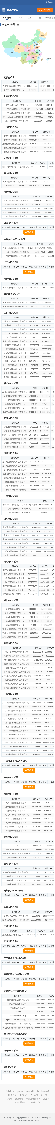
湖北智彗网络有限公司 (14, 609)
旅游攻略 (19, 1099)
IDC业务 (19, 17)
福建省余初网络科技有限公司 (14, 474)
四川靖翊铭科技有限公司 (15, 823)
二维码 (9, 1099)
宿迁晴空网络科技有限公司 (15, 377)
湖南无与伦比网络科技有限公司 (17, 688)
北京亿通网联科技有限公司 (16, 121)
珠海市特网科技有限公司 (15, 726)
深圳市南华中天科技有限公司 (16, 707)
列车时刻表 (20, 1102)
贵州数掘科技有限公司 (16, 857)
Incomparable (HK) (18, 1016)
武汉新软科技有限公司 (14, 625)
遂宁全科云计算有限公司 (15, 807)
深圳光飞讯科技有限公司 (15, 722)
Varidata (17, 1012)
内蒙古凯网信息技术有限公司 (17, 252)
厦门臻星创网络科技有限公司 (14, 462)
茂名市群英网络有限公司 (15, 750)
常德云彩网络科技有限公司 (16, 684)
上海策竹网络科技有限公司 (15, 140)
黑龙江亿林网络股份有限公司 (14, 306)
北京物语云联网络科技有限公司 (17, 109)
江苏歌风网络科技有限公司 (15, 337)
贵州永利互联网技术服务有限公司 (16, 853)
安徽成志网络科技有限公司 (15, 427)
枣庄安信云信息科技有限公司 (16, 535)
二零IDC (16, 845)
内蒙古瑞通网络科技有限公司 (17, 256)
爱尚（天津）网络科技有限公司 (15, 167)
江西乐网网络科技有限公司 (19, 512)
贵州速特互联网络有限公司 (16, 849)
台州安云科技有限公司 (14, 400)
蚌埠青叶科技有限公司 (14, 447)
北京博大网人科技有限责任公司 (17, 113)
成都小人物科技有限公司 (15, 819)
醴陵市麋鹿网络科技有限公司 (16, 664)
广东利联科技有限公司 (15, 734)
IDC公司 (7, 17)
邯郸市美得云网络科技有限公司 (15, 212)
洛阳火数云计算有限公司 (14, 574)
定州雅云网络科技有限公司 (15, 216)
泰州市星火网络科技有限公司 (14, 341)
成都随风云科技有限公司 (15, 831)
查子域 (44, 1095)
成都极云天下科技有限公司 (15, 827)
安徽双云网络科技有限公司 (15, 443)
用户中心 (49, 2)
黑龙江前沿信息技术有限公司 (14, 302)
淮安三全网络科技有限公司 (15, 369)
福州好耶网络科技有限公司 (15, 478)
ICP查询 (23, 1095)
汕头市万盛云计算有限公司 (15, 742)
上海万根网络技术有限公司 (15, 152)
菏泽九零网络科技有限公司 (15, 551)
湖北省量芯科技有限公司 (14, 613)
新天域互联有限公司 (17, 1004)
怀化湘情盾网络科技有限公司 (16, 660)
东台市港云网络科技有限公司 (14, 365)
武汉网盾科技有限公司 (14, 617)
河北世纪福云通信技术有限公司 (15, 208)
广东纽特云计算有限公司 (15, 711)
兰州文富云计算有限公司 (12, 935)
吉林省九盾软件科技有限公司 (14, 287)
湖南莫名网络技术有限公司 (16, 652)
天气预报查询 (34, 1102)
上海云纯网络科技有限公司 (15, 148)
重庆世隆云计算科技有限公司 (14, 182)
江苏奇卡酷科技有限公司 (14, 361)
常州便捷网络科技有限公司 (15, 373)
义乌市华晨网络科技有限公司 (14, 412)
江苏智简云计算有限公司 (14, 325)
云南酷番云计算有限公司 (15, 880)
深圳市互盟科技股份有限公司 (16, 746)
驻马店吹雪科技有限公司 (14, 578)
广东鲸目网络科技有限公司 (15, 718)
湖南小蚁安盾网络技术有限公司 (17, 672)
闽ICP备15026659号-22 (41, 1118)
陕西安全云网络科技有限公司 (16, 916)
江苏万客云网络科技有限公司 (14, 333)
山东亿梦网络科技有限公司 (15, 531)
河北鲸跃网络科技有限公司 (15, 204)
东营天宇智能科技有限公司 (15, 555)
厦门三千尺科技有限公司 (14, 90)
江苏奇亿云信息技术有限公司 (14, 329)
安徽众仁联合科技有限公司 (15, 431)
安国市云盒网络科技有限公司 (16, 200)
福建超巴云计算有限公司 (14, 482)
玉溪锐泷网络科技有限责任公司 (15, 872)
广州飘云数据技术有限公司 (15, 754)
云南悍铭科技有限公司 (15, 884)
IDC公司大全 (9, 1118)
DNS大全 (12, 1095)
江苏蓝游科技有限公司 (14, 349)
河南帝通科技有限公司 (13, 582)
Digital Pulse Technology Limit (18, 1020)
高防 (29, 17)
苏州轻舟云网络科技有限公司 (14, 321)
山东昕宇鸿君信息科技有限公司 (15, 539)
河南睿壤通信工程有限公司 (13, 594)
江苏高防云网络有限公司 (14, 345)
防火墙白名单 (43, 1091)
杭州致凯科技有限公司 (14, 408)
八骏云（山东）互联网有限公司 (15, 543)
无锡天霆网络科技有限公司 (15, 357)
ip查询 (20, 1091)
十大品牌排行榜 (33, 1099)
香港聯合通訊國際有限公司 (17, 1000)
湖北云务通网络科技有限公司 (14, 629)
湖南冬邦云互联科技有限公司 (16, 656)
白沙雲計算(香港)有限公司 (15, 490)
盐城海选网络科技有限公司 (15, 353)
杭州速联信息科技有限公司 (15, 396)
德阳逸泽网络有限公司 (15, 811)
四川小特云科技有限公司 (15, 803)
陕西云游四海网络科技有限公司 (15, 920)
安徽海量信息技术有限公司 (15, 439)
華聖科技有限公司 (17, 1008)
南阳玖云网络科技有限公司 (13, 570)
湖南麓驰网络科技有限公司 (16, 680)
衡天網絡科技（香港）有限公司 (17, 1024)
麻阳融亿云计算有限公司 (16, 668)
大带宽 (38, 17)
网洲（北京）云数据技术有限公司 (16, 117)
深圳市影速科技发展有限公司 (16, 730)
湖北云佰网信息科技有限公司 (14, 633)
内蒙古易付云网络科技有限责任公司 (17, 248)
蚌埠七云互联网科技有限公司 (14, 435)
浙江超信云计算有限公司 (14, 404)
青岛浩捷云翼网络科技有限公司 (15, 527)
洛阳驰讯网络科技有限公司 (13, 586)
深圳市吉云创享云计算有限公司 (15, 703)
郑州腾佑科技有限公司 (13, 590)
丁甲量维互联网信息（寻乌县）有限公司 (19, 504)
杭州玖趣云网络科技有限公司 (14, 392)
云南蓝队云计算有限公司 (15, 876)
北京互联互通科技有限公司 (16, 105)
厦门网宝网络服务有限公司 (15, 470)
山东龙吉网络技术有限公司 (15, 547)
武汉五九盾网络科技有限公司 (14, 637)
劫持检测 (10, 1091)
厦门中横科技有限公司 (14, 486)
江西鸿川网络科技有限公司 (19, 508)
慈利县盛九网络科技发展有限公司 (16, 676)
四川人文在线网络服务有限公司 (15, 815)
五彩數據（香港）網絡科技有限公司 (17, 1028)
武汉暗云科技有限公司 (14, 621)
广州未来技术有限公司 (15, 714)
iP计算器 (34, 1095)
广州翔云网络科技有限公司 (13, 86)
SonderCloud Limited (15, 185)
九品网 (46, 1099)
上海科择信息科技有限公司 (15, 136)
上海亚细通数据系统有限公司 (14, 144)
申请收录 (29, 232)
